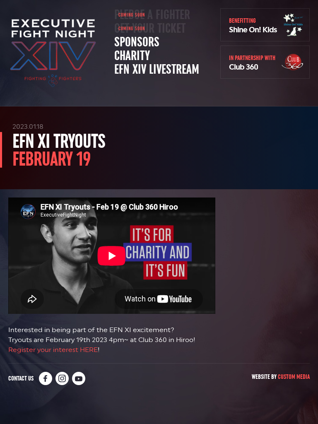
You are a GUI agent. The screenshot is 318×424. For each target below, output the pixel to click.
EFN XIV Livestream (156, 69)
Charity (132, 56)
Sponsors (136, 42)
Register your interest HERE (53, 350)
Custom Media (294, 377)
